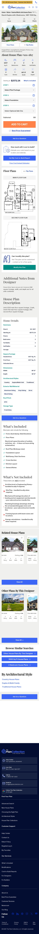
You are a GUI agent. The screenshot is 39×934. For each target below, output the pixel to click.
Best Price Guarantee (9, 897)
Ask (24, 21)
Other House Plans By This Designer (18, 653)
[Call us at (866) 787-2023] (36, 2)
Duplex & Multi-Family (11, 683)
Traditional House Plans (11, 687)
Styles (9, 12)
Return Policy (6, 842)
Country (6, 382)
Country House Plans (10, 679)
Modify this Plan (19, 267)
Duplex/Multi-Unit (18, 382)
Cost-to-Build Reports (9, 871)
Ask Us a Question (19, 138)
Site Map (34, 923)
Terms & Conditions (5, 923)
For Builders (6, 880)
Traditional (30, 382)
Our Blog (5, 910)
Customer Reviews (8, 901)
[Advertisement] (19, 722)
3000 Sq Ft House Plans (18, 659)
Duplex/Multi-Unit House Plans (22, 12)
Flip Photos (29, 45)
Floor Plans (10, 45)
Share (34, 21)
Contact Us (5, 837)
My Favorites (6, 850)
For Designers (6, 876)
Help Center (6, 833)
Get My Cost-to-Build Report (19, 158)
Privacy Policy (16, 923)
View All (19, 640)
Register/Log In (7, 846)
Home (4, 12)
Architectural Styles (8, 816)
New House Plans (8, 808)
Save (9, 21)
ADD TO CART (19, 124)
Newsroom (5, 905)
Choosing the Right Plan (10, 812)
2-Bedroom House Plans (18, 665)
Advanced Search (8, 803)
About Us (5, 893)
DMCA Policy (26, 923)
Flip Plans (29, 171)
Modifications (6, 867)
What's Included (7, 863)
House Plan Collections (9, 820)
